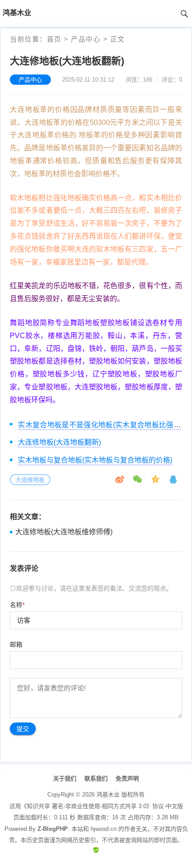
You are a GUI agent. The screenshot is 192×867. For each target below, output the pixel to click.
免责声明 (127, 778)
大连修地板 (30, 479)
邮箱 (16, 644)
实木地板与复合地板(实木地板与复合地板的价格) (95, 460)
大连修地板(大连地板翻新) (59, 442)
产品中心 (85, 39)
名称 (17, 604)
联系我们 (96, 778)
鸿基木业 (108, 794)
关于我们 (64, 778)
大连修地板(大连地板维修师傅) (64, 532)
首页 (54, 39)
